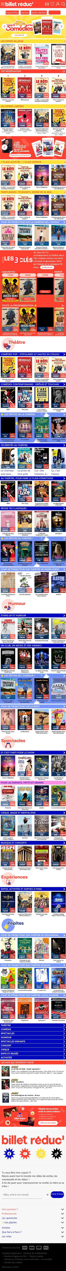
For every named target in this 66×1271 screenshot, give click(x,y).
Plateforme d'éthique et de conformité (21, 1259)
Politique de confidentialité (35, 1253)
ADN (13, 1082)
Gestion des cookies (13, 1262)
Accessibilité (46, 1259)
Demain (25, 12)
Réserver (10, 299)
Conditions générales (11, 1253)
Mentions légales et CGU (15, 1256)
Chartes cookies (36, 1256)
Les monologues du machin (22, 1095)
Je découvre (47, 267)
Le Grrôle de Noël (18, 1069)
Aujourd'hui (12, 12)
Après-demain (39, 12)
